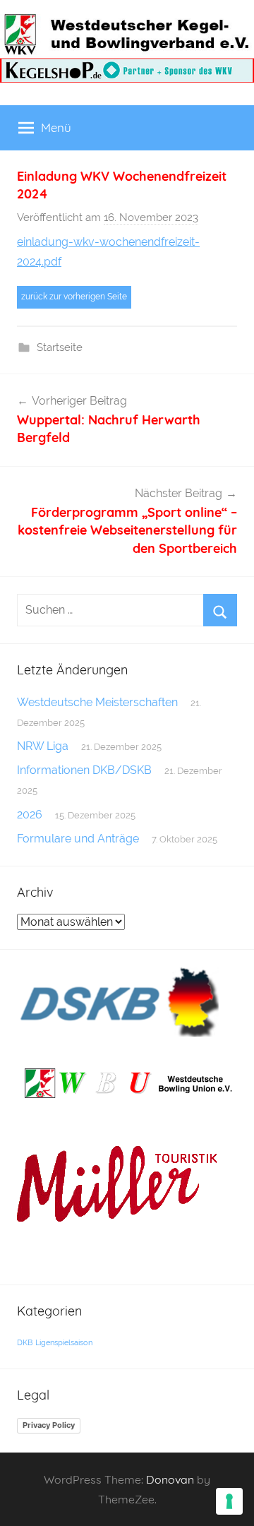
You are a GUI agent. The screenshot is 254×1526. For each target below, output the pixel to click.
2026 (29, 814)
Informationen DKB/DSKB (84, 770)
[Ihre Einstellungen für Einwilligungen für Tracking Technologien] (229, 1501)
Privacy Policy (49, 1425)
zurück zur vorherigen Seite (74, 297)
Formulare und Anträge (78, 838)
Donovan (170, 1479)
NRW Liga (42, 746)
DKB (24, 1342)
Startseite (60, 347)
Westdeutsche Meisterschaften (97, 702)
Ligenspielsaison (63, 1342)
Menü (56, 127)
